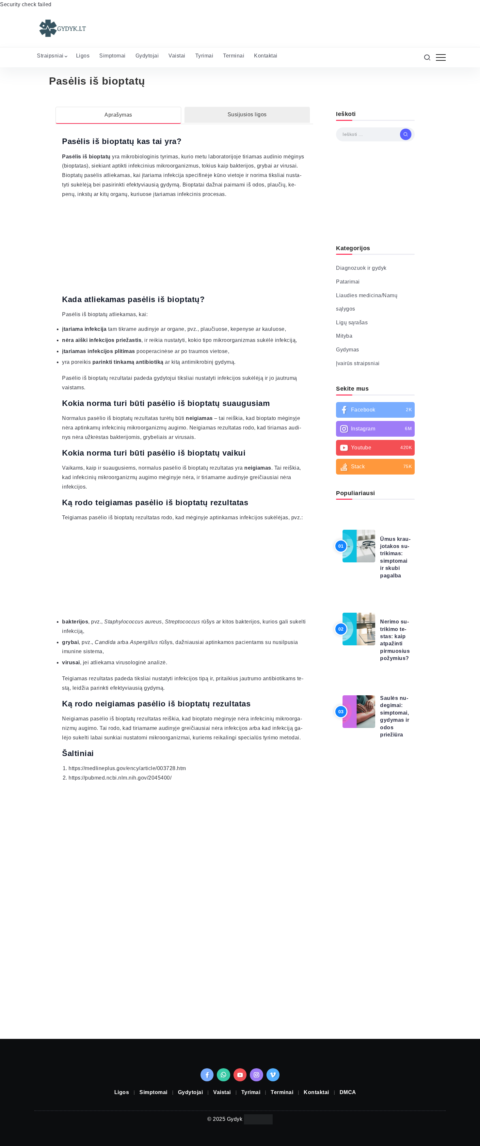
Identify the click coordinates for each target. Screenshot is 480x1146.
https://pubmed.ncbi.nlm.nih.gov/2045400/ (120, 778)
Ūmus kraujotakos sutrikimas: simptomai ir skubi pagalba (395, 557)
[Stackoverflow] (375, 467)
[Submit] (405, 134)
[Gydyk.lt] (62, 28)
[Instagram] (375, 429)
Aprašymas (118, 115)
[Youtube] (375, 448)
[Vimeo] (273, 1074)
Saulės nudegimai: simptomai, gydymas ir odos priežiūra (394, 716)
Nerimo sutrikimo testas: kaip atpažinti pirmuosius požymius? (395, 640)
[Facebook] (375, 410)
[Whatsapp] (223, 1074)
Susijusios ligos (247, 114)
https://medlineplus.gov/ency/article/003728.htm (127, 768)
